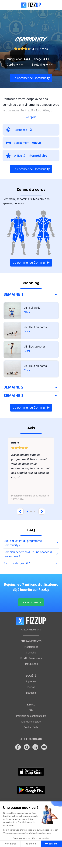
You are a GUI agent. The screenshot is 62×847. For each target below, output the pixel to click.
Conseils (31, 652)
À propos (31, 681)
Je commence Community (31, 78)
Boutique (31, 692)
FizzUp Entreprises (31, 658)
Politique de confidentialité (31, 715)
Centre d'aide (31, 727)
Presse (31, 687)
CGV (31, 710)
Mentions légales (31, 721)
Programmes (31, 646)
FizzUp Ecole (31, 663)
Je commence (31, 602)
